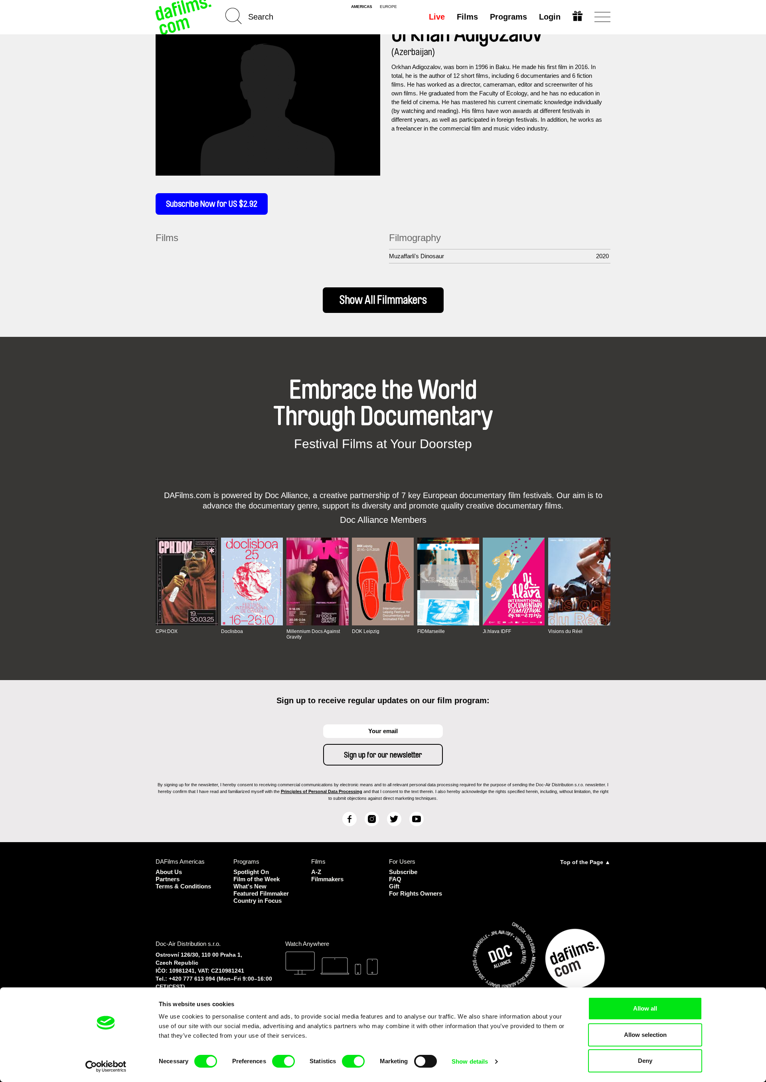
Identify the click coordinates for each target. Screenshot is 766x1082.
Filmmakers (327, 879)
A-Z (316, 871)
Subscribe (403, 871)
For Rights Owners (415, 893)
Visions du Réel (565, 631)
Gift (394, 886)
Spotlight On (251, 871)
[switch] (283, 1061)
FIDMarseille (431, 631)
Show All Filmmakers (383, 300)
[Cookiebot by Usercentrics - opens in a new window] (106, 1066)
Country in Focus (257, 900)
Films (467, 16)
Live (437, 16)
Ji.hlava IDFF (497, 631)
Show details (470, 1061)
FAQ (395, 879)
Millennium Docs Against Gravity (313, 634)
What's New (250, 886)
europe (388, 7)
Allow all (645, 1008)
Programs (508, 16)
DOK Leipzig (365, 631)
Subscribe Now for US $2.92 (211, 204)
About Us (169, 871)
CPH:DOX (167, 631)
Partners (168, 879)
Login (550, 16)
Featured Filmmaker (261, 893)
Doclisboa (232, 631)
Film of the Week (256, 879)
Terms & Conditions (183, 886)
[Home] (184, 17)
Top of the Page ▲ (585, 862)
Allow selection (645, 1034)
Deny (645, 1060)
